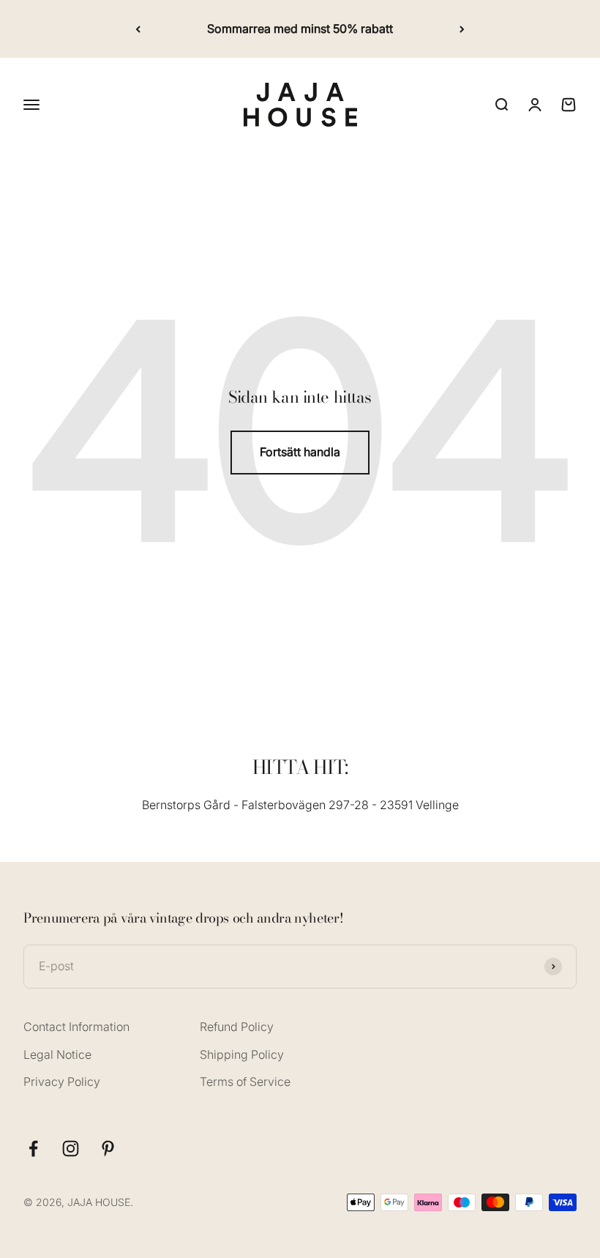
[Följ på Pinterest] (108, 1148)
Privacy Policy (61, 1081)
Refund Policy (237, 1026)
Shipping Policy (242, 1054)
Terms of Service (245, 1081)
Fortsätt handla (300, 451)
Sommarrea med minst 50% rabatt (300, 28)
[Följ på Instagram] (70, 1148)
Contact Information (76, 1026)
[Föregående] (137, 29)
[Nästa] (462, 29)
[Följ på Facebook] (33, 1148)
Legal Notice (57, 1054)
